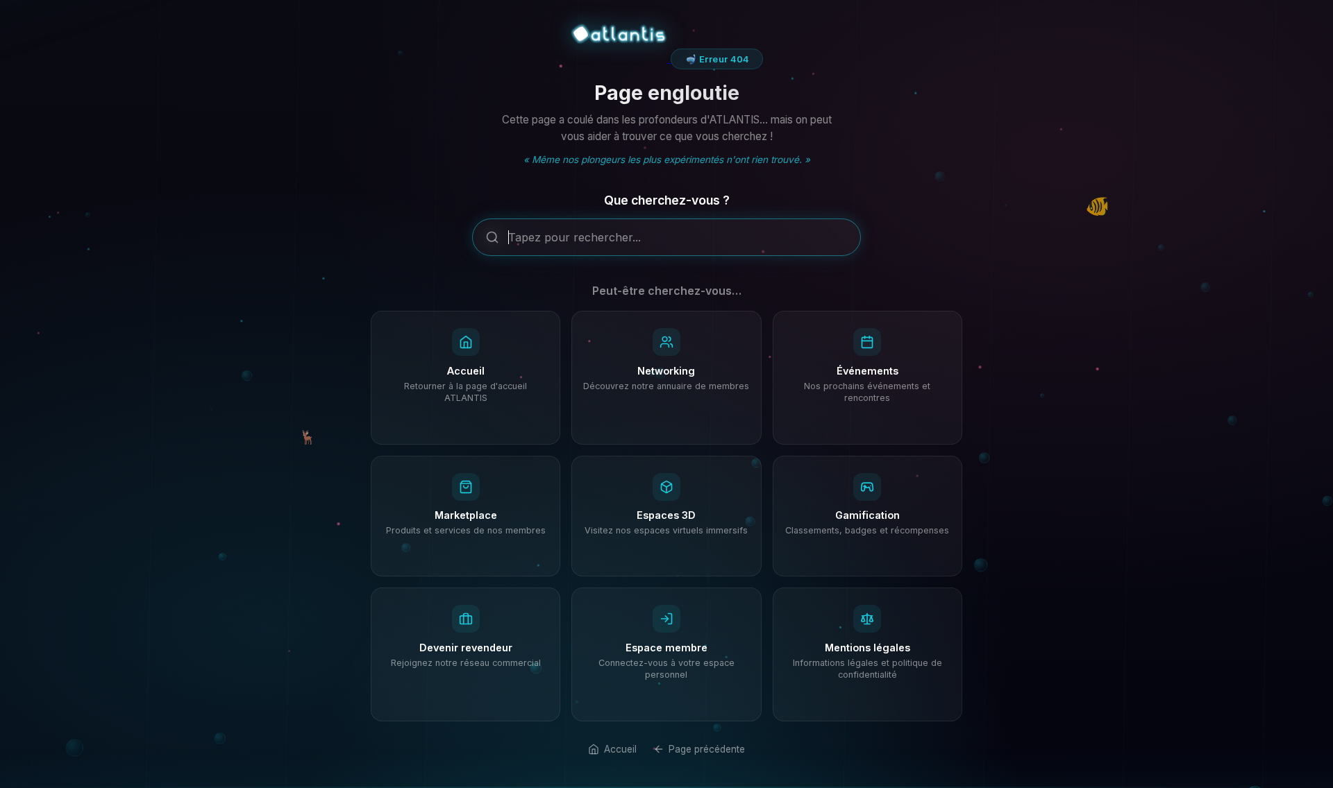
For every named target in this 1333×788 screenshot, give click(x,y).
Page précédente (707, 749)
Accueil (620, 749)
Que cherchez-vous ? (667, 200)
